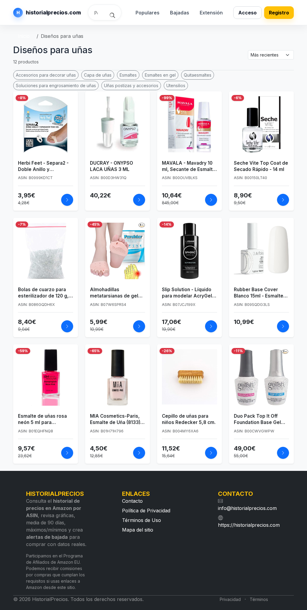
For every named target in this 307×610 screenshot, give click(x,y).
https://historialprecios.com (249, 525)
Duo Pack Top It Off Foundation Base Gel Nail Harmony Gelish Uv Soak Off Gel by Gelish (260, 419)
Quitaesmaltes (197, 75)
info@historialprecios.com (247, 508)
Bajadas (179, 13)
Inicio (24, 36)
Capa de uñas (98, 75)
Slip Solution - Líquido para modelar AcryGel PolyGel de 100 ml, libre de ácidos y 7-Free (188, 293)
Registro (279, 13)
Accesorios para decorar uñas (46, 75)
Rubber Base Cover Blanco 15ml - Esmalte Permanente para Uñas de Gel (260, 293)
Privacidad (230, 599)
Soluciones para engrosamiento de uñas (56, 85)
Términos (259, 599)
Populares (147, 13)
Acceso (247, 13)
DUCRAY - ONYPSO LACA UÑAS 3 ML (111, 166)
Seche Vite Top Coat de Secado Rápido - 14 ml (261, 166)
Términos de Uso (141, 520)
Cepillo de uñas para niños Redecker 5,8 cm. (189, 419)
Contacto (132, 501)
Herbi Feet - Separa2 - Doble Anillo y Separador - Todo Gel (43, 166)
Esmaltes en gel (160, 75)
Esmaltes (128, 75)
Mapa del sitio (137, 530)
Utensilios (175, 85)
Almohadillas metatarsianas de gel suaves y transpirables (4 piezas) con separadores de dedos (116, 293)
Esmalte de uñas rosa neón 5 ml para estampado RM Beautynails (42, 419)
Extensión (211, 13)
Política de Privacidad (146, 511)
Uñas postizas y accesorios (131, 85)
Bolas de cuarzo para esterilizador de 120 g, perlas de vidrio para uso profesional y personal (43, 293)
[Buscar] (113, 14)
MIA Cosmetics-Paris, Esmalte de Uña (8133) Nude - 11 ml (115, 419)
